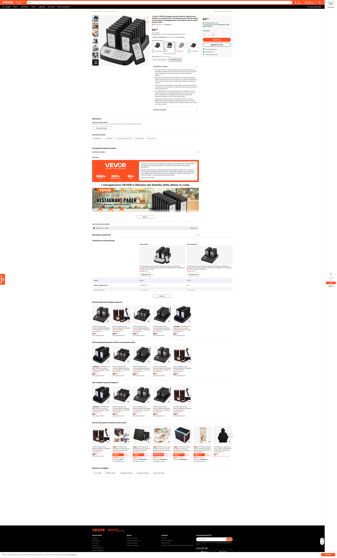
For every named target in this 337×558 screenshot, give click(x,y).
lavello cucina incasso (159, 473)
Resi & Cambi (95, 540)
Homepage (94, 11)
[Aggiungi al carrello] (108, 321)
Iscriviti (229, 539)
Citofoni (106, 11)
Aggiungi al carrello (217, 45)
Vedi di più (161, 296)
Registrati (331, 286)
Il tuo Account (95, 545)
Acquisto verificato (139, 138)
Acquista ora (217, 40)
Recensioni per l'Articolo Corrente (124, 138)
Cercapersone (113, 11)
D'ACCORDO (328, 554)
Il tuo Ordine (95, 543)
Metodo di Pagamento (98, 550)
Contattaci (95, 538)
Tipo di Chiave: (156, 56)
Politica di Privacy (166, 543)
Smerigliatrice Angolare (126, 473)
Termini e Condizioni (166, 540)
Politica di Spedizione (97, 548)
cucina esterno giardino (143, 473)
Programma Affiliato (132, 543)
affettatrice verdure (110, 473)
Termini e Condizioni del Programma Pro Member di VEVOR (177, 545)
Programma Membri (132, 538)
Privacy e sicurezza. (72, 554)
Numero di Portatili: (157, 40)
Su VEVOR (164, 538)
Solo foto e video (151, 138)
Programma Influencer (133, 545)
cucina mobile (97, 473)
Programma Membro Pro (133, 540)
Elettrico (101, 11)
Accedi (331, 282)
